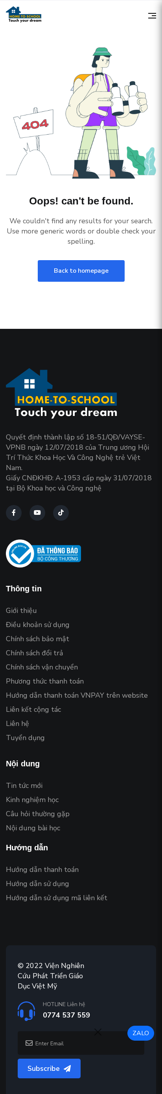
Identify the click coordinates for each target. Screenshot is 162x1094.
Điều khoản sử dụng (38, 624)
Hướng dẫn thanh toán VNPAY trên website (77, 695)
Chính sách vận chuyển (42, 667)
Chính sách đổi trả (34, 653)
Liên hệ (17, 723)
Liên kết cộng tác (33, 709)
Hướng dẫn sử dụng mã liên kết (56, 898)
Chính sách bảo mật (37, 639)
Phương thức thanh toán (45, 681)
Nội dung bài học (33, 828)
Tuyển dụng (25, 737)
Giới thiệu (21, 610)
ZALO (141, 1033)
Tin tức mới (24, 785)
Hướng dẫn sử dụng (37, 883)
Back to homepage (81, 270)
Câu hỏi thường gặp (38, 814)
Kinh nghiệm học (32, 799)
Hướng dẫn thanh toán (42, 869)
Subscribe (44, 1068)
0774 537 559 (66, 1015)
